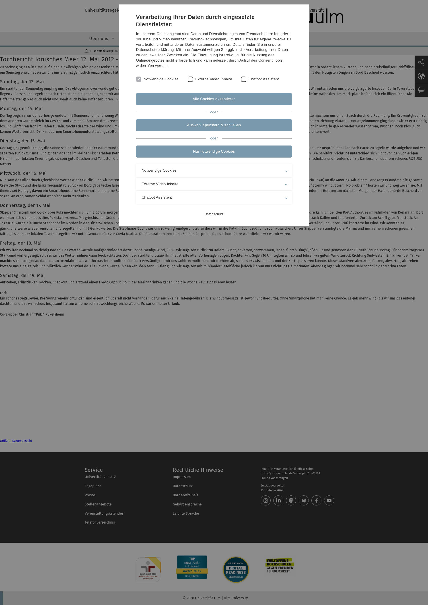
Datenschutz (214, 214)
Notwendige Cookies (161, 79)
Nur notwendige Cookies (214, 151)
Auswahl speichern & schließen (214, 125)
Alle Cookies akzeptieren (214, 99)
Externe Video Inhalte (213, 79)
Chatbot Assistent (264, 79)
